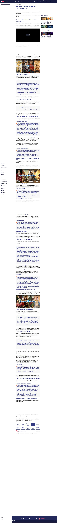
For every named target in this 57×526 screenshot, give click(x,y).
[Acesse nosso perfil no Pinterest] (36, 518)
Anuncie (2, 519)
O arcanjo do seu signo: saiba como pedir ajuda (27, 424)
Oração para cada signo (27, 428)
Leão (25, 19)
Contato (2, 517)
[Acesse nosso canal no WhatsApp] (25, 518)
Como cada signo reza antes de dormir (18, 424)
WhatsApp (3, 188)
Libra (30, 19)
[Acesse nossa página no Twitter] (32, 518)
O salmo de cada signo (33, 428)
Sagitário (35, 19)
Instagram (3, 192)
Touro (18, 19)
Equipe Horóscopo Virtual (22, 431)
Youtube (3, 190)
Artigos (17, 4)
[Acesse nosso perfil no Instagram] (21, 518)
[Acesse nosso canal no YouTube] (23, 518)
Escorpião (32, 19)
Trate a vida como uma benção (23, 424)
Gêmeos (21, 19)
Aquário (21, 21)
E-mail (3, 194)
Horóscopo (19, 4)
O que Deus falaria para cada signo (37, 424)
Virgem (28, 19)
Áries (16, 19)
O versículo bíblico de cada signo (18, 428)
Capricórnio (17, 21)
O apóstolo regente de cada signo (23, 428)
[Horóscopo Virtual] (5, 1)
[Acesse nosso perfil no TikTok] (30, 518)
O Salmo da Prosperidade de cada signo (37, 428)
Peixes (23, 21)
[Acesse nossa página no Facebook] (34, 518)
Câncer (23, 19)
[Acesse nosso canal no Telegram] (27, 518)
